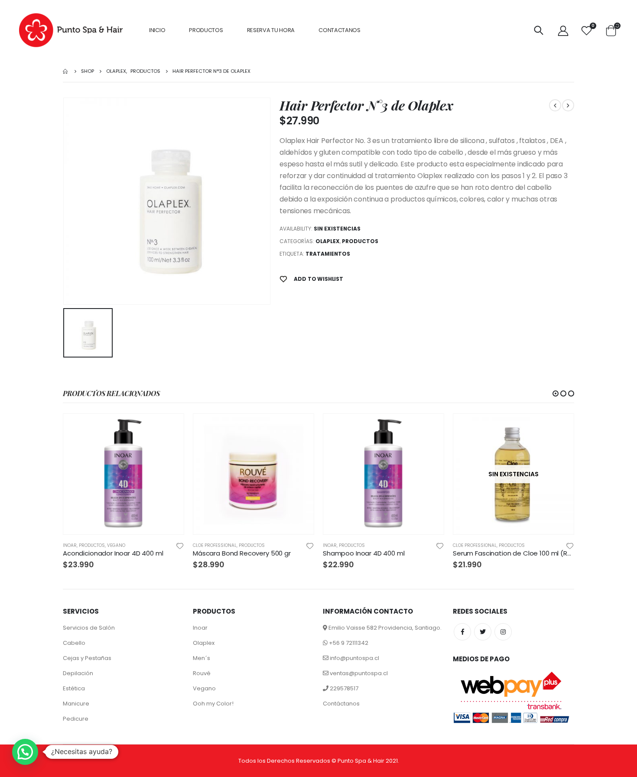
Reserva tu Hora (271, 30)
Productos (206, 30)
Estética (74, 688)
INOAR (70, 545)
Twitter (482, 631)
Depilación (78, 673)
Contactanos (339, 30)
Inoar (200, 628)
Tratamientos (328, 253)
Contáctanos (341, 703)
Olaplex (327, 241)
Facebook (462, 631)
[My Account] (563, 30)
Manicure (76, 703)
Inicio (157, 30)
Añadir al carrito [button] (169, 428)
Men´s (201, 658)
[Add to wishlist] (180, 545)
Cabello (74, 643)
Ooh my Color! (213, 703)
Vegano (116, 545)
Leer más (559, 428)
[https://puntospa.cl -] (71, 30)
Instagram (503, 631)
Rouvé (202, 673)
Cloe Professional (215, 545)
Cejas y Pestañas (87, 658)
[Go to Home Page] (66, 71)
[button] (555, 393)
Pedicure (75, 719)
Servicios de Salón (89, 628)
